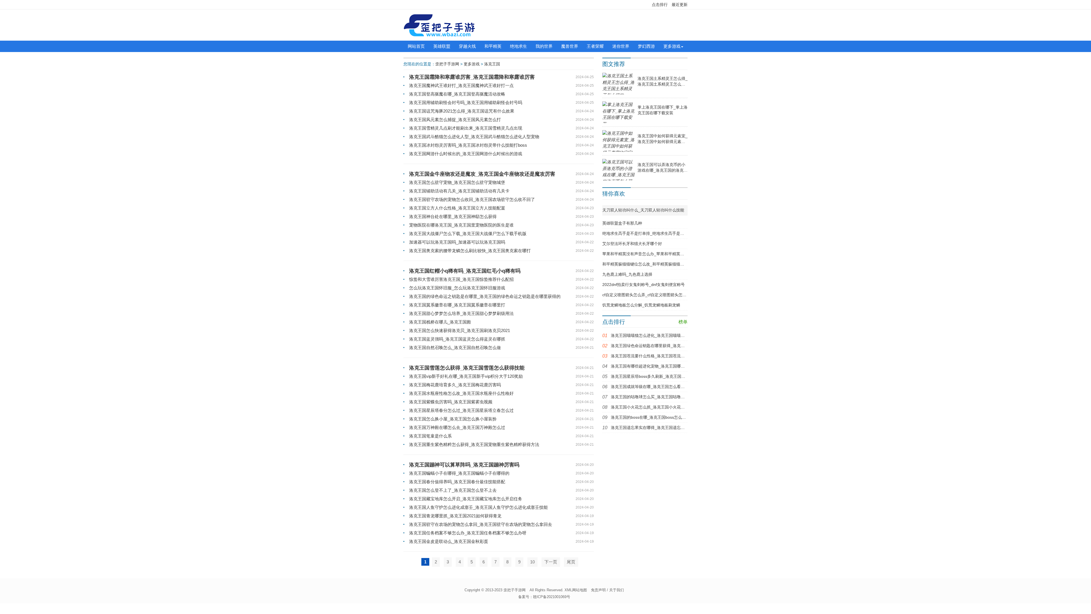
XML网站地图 (576, 590)
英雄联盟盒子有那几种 (622, 223)
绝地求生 (518, 46)
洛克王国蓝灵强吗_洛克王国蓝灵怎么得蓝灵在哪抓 (457, 339)
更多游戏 (671, 46)
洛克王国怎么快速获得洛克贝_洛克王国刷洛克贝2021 (459, 330)
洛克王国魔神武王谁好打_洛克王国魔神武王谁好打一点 (461, 85)
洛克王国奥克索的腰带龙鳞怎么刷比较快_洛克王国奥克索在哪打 (470, 250)
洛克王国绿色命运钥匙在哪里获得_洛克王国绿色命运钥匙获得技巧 (669, 345)
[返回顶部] (976, 547)
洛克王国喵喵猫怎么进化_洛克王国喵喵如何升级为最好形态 (664, 335)
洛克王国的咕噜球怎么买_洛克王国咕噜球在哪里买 (656, 397)
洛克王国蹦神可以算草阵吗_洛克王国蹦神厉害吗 (464, 465)
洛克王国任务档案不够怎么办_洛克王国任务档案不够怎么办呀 (467, 532)
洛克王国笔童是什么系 (430, 435)
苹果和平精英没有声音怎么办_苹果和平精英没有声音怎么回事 (657, 254)
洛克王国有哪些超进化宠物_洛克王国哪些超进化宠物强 (660, 366)
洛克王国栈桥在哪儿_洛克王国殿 (440, 322)
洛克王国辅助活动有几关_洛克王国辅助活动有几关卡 (459, 190)
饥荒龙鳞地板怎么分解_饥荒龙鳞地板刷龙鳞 (641, 305)
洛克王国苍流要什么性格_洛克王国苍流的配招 (652, 356)
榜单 (683, 322)
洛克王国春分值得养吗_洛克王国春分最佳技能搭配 (457, 481)
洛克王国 (492, 64)
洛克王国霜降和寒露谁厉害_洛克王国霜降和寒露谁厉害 (472, 77)
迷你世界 (620, 46)
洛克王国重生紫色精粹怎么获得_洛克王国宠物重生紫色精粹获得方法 (474, 444)
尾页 (571, 561)
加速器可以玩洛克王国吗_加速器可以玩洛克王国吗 (457, 242)
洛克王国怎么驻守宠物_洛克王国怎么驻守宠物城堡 (457, 182)
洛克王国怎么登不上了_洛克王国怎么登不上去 (453, 490)
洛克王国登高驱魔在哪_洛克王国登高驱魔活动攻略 (457, 94)
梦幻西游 (646, 46)
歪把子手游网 (447, 64)
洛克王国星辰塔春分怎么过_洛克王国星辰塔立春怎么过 (461, 410)
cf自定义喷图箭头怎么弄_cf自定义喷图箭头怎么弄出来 (650, 295)
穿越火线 (467, 46)
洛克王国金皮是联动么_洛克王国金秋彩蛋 (448, 541)
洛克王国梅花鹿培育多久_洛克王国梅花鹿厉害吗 (455, 384)
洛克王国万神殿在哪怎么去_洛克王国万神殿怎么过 (457, 427)
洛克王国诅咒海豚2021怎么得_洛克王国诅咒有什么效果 (461, 111)
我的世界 (544, 46)
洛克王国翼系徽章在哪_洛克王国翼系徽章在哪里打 (457, 304)
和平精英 (492, 46)
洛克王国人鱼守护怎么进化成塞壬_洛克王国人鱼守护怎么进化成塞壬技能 (478, 507)
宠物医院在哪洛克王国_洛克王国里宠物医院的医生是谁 (461, 225)
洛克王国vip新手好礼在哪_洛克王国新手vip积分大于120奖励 (466, 376)
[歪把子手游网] (439, 25)
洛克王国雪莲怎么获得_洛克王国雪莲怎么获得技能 (466, 368)
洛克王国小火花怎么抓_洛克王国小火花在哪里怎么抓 (658, 407)
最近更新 (680, 4)
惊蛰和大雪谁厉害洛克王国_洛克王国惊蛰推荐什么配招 (461, 279)
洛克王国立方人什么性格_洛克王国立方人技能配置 (457, 208)
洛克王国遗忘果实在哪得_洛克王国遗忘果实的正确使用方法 (664, 427)
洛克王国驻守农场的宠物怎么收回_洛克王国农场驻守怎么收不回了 (472, 199)
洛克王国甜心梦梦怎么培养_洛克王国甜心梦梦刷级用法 (461, 313)
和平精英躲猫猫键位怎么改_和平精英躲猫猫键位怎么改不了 (655, 264)
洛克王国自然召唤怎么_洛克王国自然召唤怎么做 (455, 347)
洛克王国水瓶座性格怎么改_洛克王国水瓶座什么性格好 (461, 393)
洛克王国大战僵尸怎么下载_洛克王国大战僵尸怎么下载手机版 (467, 233)
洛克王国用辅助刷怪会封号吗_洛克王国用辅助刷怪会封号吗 (465, 102)
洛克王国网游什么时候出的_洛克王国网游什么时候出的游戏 (465, 153)
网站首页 (416, 46)
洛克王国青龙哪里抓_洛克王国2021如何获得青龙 (455, 515)
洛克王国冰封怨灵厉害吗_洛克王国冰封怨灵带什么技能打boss (468, 145)
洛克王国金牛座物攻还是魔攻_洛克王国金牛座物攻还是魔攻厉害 (482, 174)
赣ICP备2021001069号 (551, 597)
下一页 (550, 561)
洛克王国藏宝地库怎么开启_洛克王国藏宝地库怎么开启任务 (465, 498)
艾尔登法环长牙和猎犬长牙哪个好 (632, 243)
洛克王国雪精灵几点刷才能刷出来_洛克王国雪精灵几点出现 (465, 128)
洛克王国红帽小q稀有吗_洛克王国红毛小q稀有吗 (464, 271)
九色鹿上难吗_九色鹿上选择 (627, 274)
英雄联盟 (441, 46)
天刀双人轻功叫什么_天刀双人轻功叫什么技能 (643, 210)
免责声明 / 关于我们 (607, 590)
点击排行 (660, 4)
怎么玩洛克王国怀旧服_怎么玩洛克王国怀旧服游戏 (457, 287)
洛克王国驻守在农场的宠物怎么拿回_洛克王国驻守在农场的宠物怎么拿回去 (480, 524)
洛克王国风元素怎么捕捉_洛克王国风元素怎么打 (455, 119)
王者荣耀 (595, 46)
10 (532, 561)
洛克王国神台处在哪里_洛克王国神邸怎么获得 (453, 216)
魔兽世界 (569, 46)
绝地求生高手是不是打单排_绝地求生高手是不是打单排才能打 (657, 233)
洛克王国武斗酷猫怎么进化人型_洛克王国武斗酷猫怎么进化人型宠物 (474, 136)
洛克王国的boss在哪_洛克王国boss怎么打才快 (652, 417)
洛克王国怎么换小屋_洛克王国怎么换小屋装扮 (453, 418)
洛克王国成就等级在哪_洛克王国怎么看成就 (650, 386)
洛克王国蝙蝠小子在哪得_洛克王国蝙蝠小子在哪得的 (459, 473)
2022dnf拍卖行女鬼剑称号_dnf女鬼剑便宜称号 (643, 284)
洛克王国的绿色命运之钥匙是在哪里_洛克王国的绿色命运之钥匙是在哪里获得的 (485, 296)
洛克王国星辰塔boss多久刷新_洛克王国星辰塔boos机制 (660, 376)
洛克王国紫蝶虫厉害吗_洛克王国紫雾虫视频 (450, 401)
